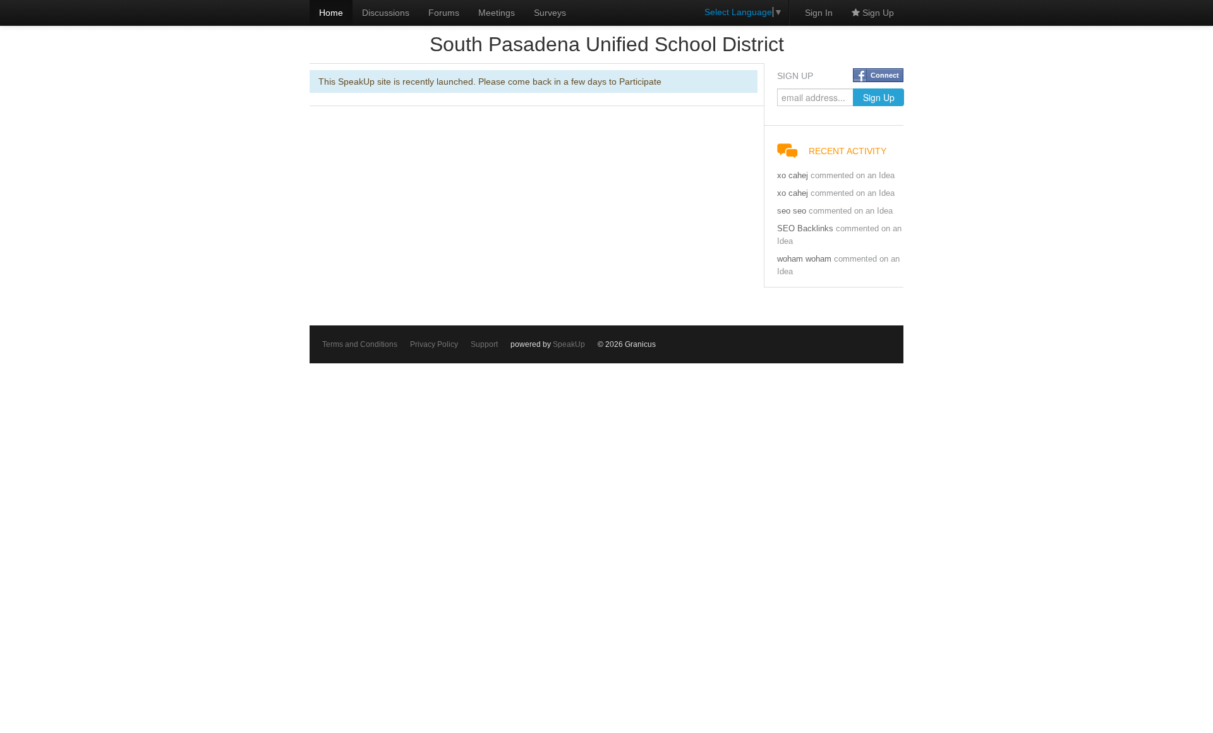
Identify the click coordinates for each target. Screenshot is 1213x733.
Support (484, 344)
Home (331, 13)
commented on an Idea (853, 175)
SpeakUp (569, 344)
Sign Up (877, 13)
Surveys (550, 13)
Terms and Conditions (359, 344)
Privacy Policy (434, 344)
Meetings (496, 13)
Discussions (385, 13)
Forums (443, 13)
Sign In (819, 13)
